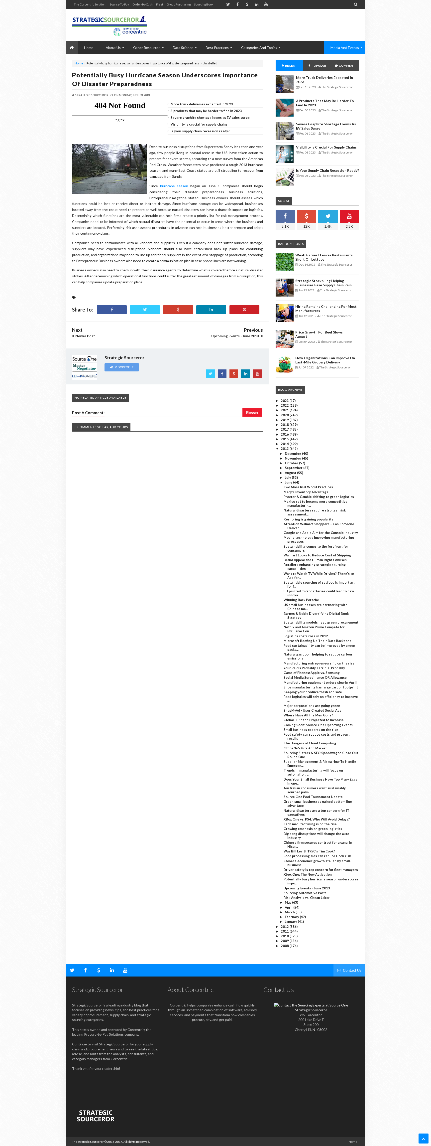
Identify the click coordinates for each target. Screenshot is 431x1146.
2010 (285, 936)
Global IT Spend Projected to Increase (314, 720)
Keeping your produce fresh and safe (313, 692)
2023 (285, 401)
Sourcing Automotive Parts (305, 893)
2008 (285, 946)
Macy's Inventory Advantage (306, 492)
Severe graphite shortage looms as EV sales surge (210, 118)
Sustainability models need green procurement (321, 622)
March (290, 912)
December (293, 454)
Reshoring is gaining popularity (308, 519)
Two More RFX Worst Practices (308, 487)
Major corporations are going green (312, 706)
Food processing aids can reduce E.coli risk (317, 856)
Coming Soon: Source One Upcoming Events (318, 725)
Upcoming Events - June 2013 (307, 888)
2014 (285, 444)
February (292, 917)
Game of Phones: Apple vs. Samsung (312, 673)
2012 (285, 927)
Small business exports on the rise (311, 730)
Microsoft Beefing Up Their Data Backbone (317, 641)
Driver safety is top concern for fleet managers (321, 870)
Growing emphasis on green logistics (313, 829)
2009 (285, 941)
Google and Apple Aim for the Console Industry (321, 533)
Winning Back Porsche (301, 600)
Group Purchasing (179, 4)
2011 (285, 931)
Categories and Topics (259, 47)
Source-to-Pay (119, 4)
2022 (285, 405)
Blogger (252, 412)
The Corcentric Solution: (90, 4)
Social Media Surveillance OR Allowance (315, 677)
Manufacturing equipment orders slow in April (320, 682)
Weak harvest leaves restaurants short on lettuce (324, 257)
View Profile (123, 367)
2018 (285, 425)
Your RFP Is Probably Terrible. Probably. (314, 668)
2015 (285, 439)
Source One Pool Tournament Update (313, 797)
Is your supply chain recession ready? (200, 131)
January (291, 922)
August (291, 473)
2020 (285, 415)
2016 (285, 434)
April (289, 907)
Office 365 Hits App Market (305, 748)
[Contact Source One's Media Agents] (311, 1005)
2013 (285, 449)
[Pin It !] (244, 310)
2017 (285, 429)
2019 (285, 420)
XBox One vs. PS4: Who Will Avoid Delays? (317, 819)
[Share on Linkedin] (211, 310)
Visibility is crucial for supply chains (199, 124)
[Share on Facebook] (112, 310)
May (288, 902)
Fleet (159, 4)
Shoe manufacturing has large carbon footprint (321, 687)
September (294, 468)
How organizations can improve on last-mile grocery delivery (325, 360)
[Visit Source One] (178, 310)
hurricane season (174, 186)
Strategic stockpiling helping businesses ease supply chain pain (323, 283)
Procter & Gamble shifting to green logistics (319, 497)
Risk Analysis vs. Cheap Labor (307, 898)
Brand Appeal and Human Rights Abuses (315, 560)
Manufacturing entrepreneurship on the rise (319, 663)
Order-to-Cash (142, 4)
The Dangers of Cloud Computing (310, 743)
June (289, 482)
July (288, 478)
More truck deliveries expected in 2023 (202, 104)
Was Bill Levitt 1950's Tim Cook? (309, 851)
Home (79, 63)
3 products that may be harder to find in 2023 (206, 111)
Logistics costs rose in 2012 (306, 636)
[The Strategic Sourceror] (109, 25)
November (293, 458)
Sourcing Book (203, 4)
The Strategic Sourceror (88, 1142)
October (292, 463)
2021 (285, 410)
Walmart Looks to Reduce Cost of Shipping (317, 555)
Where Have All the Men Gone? (308, 715)
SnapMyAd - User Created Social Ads (312, 710)
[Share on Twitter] (145, 310)
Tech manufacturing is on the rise (310, 824)
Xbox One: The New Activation (308, 874)
